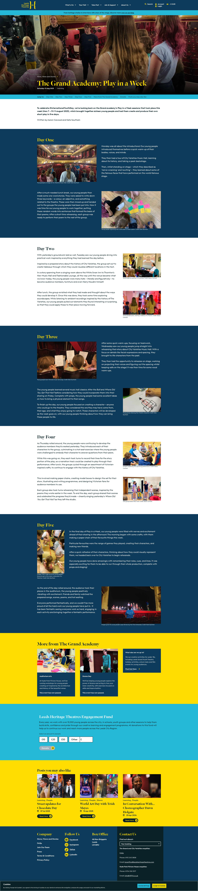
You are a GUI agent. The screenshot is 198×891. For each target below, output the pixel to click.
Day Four (78, 97)
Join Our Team (43, 847)
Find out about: (126, 839)
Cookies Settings (143, 886)
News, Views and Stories (46, 77)
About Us (126, 5)
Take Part (97, 5)
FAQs (39, 843)
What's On (71, 5)
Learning (60, 88)
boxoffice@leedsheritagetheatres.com (139, 862)
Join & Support (111, 5)
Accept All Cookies (159, 886)
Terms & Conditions (45, 856)
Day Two (59, 97)
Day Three (68, 97)
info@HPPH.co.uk (131, 876)
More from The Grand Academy (106, 97)
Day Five (87, 97)
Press (39, 851)
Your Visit (84, 5)
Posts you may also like (137, 97)
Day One (49, 97)
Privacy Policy (43, 860)
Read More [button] (44, 816)
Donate (123, 97)
